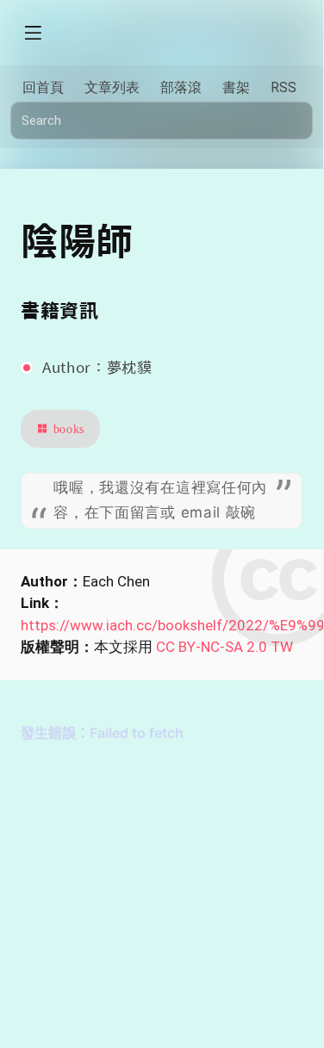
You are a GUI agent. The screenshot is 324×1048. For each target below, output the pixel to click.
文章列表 (112, 87)
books (68, 429)
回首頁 (43, 87)
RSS (283, 87)
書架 (236, 87)
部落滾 (181, 87)
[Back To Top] (282, 1003)
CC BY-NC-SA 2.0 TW (224, 646)
